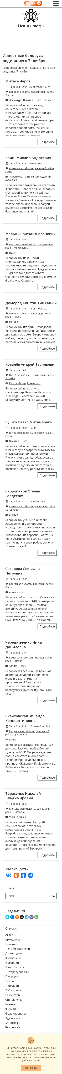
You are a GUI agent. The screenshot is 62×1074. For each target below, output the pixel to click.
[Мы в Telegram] (30, 875)
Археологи (12, 939)
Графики (11, 944)
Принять (31, 1068)
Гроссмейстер (17, 383)
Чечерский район (45, 506)
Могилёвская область (22, 244)
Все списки (12, 1027)
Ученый (13, 514)
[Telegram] (27, 917)
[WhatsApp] (36, 917)
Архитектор (16, 592)
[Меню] (56, 3)
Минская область (19, 91)
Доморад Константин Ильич (31, 303)
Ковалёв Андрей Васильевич (30, 364)
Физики (10, 1009)
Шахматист (33, 383)
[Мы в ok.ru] (16, 875)
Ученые (10, 1004)
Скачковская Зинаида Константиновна (25, 718)
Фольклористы (15, 1013)
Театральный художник (37, 176)
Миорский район (43, 432)
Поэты (9, 981)
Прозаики (12, 986)
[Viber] (31, 917)
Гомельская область (21, 168)
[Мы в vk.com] (8, 875)
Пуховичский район (42, 91)
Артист (13, 665)
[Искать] (54, 896)
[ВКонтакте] (12, 917)
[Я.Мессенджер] (7, 917)
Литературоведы (17, 972)
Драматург (15, 100)
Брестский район (43, 583)
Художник (11, 179)
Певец (22, 665)
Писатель (28, 100)
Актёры (10, 935)
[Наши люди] (31, 21)
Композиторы (14, 967)
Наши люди (31, 25)
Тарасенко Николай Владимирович (23, 795)
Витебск (10, 378)
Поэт (39, 100)
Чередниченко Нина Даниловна (23, 644)
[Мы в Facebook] (23, 875)
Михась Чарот (17, 81)
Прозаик (48, 100)
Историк (14, 321)
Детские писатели (17, 949)
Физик (22, 817)
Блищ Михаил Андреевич (28, 157)
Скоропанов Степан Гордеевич (22, 493)
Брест (8, 587)
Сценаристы (13, 1000)
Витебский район (44, 375)
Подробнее (47, 142)
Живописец (15, 176)
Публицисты (13, 990)
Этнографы (12, 1023)
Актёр (12, 739)
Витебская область (20, 375)
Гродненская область (22, 731)
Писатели (11, 976)
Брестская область (20, 583)
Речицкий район (44, 168)
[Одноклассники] (17, 917)
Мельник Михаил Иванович (30, 233)
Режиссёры (12, 995)
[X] (22, 917)
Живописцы (13, 958)
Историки (12, 963)
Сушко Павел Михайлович (28, 422)
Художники (12, 1018)
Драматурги (13, 953)
